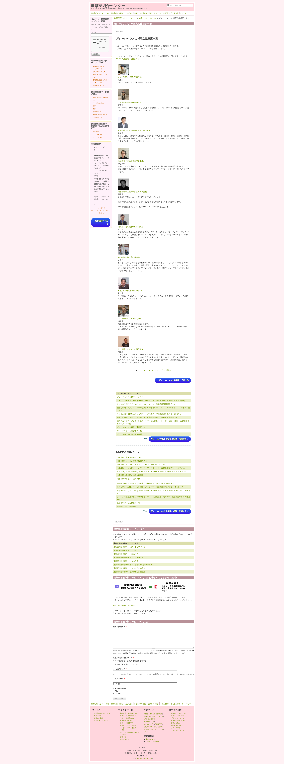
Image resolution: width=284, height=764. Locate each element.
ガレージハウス (150, 18)
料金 (155, 13)
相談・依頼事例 (148, 704)
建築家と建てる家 (149, 714)
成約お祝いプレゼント (101, 721)
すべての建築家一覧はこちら (127, 59)
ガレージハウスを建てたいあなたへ (131, 397)
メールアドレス (120, 668)
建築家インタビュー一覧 (128, 725)
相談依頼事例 (147, 13)
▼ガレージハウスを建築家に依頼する (173, 380)
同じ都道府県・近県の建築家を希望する (131, 661)
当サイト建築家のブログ (128, 718)
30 (103, 210)
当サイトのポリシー (177, 716)
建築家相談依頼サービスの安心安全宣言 (129, 572)
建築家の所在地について (123, 657)
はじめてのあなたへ (100, 72)
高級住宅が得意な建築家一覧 (128, 503)
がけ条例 (161, 727)
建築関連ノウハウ (126, 721)
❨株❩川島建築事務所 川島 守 (130, 290)
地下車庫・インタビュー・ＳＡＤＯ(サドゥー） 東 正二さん (141, 464)
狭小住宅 (152, 716)
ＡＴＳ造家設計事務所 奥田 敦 (130, 77)
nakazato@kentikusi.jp (145, 758)
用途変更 (147, 729)
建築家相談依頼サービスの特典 (125, 554)
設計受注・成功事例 (152, 742)
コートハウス (158, 729)
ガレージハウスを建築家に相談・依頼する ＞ (170, 439)
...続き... (146, 732)
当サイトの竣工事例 (126, 723)
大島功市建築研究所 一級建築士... (131, 102)
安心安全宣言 (173, 13)
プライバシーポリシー (178, 718)
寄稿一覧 (123, 737)
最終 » (168, 370)
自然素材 (159, 714)
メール (94, 32)
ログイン (183, 13)
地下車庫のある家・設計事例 (128, 478)
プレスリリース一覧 (177, 730)
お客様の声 (138, 13)
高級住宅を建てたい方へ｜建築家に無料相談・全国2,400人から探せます (145, 483)
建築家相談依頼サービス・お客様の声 (128, 557)
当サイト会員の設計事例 (128, 716)
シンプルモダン (149, 724)
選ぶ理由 (96, 131)
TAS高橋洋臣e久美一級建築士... (130, 257)
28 (97, 210)
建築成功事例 (98, 718)
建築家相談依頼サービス (102, 713)
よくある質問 (163, 13)
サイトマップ (186, 704)
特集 (140, 18)
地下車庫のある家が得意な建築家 (130, 475)
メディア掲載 (175, 728)
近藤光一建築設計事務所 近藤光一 (131, 226)
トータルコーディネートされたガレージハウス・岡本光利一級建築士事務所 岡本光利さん (152, 400)
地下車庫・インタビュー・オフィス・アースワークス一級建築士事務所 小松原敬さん (151, 468)
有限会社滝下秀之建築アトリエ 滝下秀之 (134, 130)
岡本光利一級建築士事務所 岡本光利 (132, 191)
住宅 (145, 719)
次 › (163, 370)
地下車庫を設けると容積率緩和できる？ (133, 461)
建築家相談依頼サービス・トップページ (129, 547)
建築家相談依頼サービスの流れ (121, 13)
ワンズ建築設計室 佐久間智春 (129, 318)
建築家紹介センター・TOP (100, 13)
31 (107, 210)
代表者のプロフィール (178, 713)
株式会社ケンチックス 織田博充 (130, 349)
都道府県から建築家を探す (128, 713)
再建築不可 (158, 724)
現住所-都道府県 (120, 688)
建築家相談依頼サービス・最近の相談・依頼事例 (133, 564)
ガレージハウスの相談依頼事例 (129, 434)
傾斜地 (146, 716)
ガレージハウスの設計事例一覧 (129, 430)
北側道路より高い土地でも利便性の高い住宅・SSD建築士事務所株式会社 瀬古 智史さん (152, 471)
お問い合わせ (98, 117)
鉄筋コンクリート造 (150, 727)
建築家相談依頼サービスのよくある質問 (129, 568)
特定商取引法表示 (177, 725)
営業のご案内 (175, 723)
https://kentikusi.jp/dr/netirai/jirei (124, 605)
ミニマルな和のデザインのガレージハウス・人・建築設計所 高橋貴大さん (146, 404)
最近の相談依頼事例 (100, 114)
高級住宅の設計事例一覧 (126, 506)
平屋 (152, 729)
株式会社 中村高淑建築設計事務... (131, 161)
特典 (94, 106)
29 (100, 210)
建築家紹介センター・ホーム (124, 18)
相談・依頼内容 (120, 626)
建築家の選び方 (98, 85)
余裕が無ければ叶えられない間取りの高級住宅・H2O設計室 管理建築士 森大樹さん (150, 487)
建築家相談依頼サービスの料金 (125, 561)
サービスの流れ (98, 103)
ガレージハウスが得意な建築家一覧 (131, 427)
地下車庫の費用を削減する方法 (129, 457)
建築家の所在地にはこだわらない (128, 664)
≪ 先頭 (100, 208)
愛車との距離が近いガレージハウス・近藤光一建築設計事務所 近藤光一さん (147, 417)
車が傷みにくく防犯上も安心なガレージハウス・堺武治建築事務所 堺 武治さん (149, 414)
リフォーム (159, 716)
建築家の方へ (151, 739)
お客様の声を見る (101, 222)
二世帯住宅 (151, 719)
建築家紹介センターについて (180, 721)
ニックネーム (119, 678)
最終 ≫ (101, 213)
